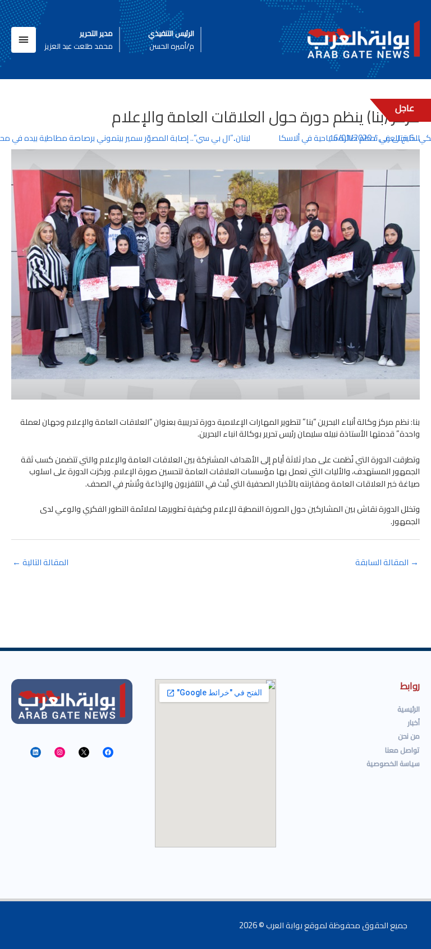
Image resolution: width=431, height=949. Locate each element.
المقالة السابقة (387, 562)
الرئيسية (408, 709)
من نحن (409, 735)
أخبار (414, 722)
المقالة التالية (40, 562)
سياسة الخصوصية (393, 763)
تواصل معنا (402, 750)
